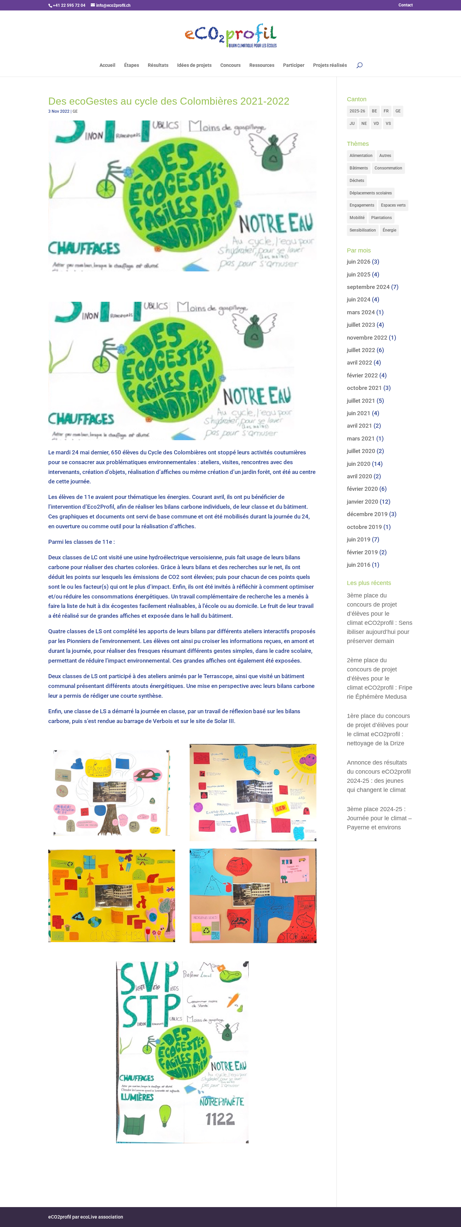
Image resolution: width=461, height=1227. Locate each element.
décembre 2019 (367, 514)
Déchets (357, 180)
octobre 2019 (364, 527)
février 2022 (362, 375)
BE (374, 111)
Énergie (389, 230)
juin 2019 (359, 539)
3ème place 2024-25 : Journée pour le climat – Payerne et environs (379, 818)
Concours (230, 65)
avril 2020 (359, 476)
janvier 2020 (362, 501)
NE (364, 123)
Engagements (362, 205)
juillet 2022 (361, 350)
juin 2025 (359, 274)
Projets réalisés (330, 65)
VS (388, 123)
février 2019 (362, 552)
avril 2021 (359, 425)
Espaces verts (393, 205)
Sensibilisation (363, 230)
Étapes (131, 65)
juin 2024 (359, 299)
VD (376, 123)
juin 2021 (359, 413)
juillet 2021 (361, 400)
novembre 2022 (367, 337)
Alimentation (361, 155)
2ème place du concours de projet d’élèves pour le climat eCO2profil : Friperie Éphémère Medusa (379, 678)
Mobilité (357, 217)
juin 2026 (359, 261)
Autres (385, 155)
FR (386, 111)
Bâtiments (359, 168)
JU (352, 123)
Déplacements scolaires (371, 193)
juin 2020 (359, 463)
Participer (293, 65)
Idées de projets (194, 65)
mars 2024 (361, 312)
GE (75, 111)
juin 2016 (359, 564)
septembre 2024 (368, 287)
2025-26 (357, 111)
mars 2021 (361, 438)
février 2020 (362, 488)
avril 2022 (359, 362)
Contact (406, 5)
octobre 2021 (364, 387)
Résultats (158, 65)
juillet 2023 (361, 324)
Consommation (388, 168)
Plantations (381, 217)
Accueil (107, 65)
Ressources (261, 65)
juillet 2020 (361, 451)
